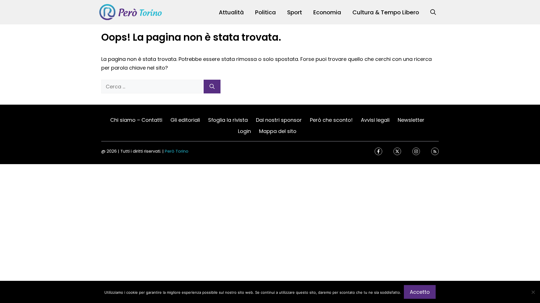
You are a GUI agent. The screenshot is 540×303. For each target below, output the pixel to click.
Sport (294, 12)
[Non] (533, 292)
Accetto (420, 291)
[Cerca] (212, 86)
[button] (433, 12)
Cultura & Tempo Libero (385, 12)
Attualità (231, 12)
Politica (265, 12)
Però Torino (176, 151)
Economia (327, 12)
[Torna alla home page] (130, 11)
